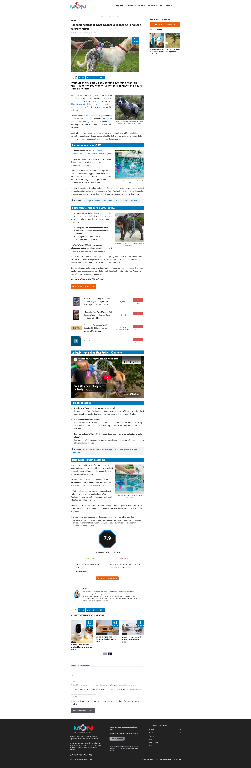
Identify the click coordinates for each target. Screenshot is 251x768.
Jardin (104, 633)
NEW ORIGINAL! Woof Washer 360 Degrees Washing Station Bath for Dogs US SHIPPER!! (98, 315)
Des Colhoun (130, 123)
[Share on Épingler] (63, 29)
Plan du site (177, 760)
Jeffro (85, 588)
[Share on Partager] (63, 21)
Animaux (87, 17)
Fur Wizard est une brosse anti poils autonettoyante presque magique (157, 51)
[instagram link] (71, 754)
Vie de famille (165, 5)
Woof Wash (88, 341)
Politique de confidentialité (163, 760)
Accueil (73, 17)
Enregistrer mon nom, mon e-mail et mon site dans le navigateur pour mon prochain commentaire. (104, 685)
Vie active (151, 5)
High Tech (120, 5)
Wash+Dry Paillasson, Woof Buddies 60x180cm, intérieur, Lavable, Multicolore (96, 328)
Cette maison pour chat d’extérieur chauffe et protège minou (106, 639)
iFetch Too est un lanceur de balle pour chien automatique (173, 51)
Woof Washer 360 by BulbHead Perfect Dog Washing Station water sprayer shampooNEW (97, 301)
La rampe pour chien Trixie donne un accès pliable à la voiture (110, 200)
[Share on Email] (63, 33)
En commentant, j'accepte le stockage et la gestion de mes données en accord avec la (107, 690)
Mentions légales (147, 760)
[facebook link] (76, 754)
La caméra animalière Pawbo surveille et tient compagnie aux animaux (81, 647)
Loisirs (130, 5)
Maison (140, 5)
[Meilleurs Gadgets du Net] (78, 5)
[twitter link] (81, 754)
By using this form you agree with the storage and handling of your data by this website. (106, 702)
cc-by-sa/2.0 (137, 123)
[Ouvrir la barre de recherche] (177, 5)
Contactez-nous (117, 738)
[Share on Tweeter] (63, 25)
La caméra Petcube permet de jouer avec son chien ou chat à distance (131, 639)
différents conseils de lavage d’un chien (87, 104)
